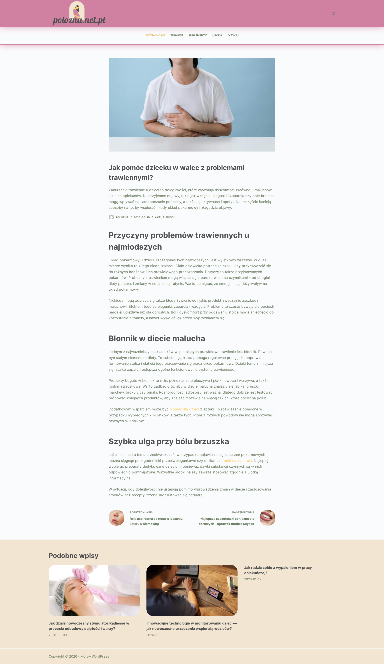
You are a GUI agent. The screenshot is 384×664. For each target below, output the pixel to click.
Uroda (217, 35)
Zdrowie (176, 35)
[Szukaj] (333, 13)
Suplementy (197, 35)
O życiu (233, 35)
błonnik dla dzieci (184, 409)
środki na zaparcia (236, 460)
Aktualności (155, 35)
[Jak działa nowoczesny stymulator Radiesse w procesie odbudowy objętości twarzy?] (94, 590)
